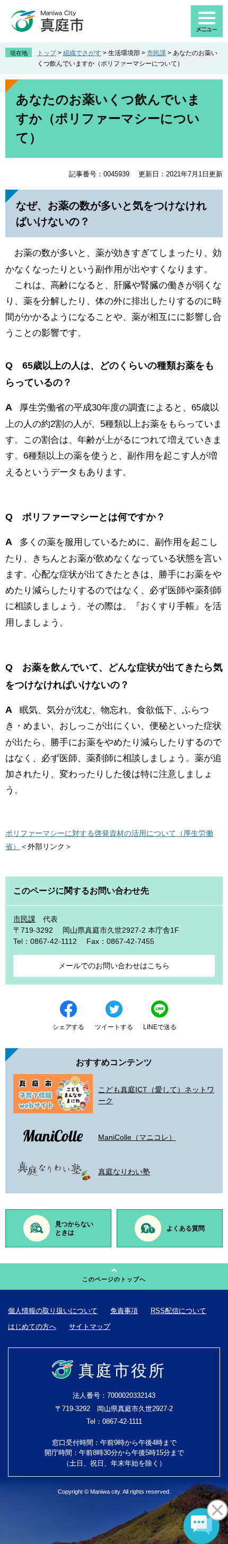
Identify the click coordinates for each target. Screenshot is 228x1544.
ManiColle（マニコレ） (137, 1137)
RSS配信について (178, 1311)
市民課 (156, 53)
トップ (46, 53)
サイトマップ (89, 1327)
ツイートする (114, 1027)
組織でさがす (82, 53)
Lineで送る (160, 1027)
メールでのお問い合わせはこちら (114, 965)
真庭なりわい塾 (124, 1171)
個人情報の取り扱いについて (53, 1311)
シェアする (68, 1027)
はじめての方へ (32, 1327)
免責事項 (124, 1311)
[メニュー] (207, 21)
